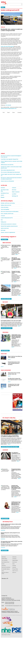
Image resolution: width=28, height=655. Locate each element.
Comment (19, 112)
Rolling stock (3, 221)
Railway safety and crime (6, 205)
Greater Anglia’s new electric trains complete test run (11, 175)
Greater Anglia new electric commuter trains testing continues (11, 162)
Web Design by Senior (6, 634)
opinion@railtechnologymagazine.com (8, 108)
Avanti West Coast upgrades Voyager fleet (9, 159)
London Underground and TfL (7, 217)
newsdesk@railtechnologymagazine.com (13, 605)
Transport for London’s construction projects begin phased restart (11, 167)
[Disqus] (11, 133)
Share (13, 112)
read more (3, 530)
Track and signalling (5, 209)
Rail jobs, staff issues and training (8, 203)
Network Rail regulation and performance (9, 226)
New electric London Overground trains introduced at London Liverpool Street (11, 178)
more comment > (5, 518)
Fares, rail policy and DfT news (7, 213)
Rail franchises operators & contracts (8, 224)
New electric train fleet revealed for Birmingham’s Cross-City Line (11, 156)
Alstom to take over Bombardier (7, 181)
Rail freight (3, 230)
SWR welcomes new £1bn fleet (7, 164)
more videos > (4, 239)
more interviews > (5, 350)
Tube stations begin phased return (8, 170)
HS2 (2, 219)
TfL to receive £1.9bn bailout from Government (10, 172)
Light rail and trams (5, 228)
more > (16, 254)
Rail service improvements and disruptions (9, 211)
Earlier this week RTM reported (7, 46)
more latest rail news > (6, 298)
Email (8, 112)
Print (4, 112)
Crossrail (3, 215)
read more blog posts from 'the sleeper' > (10, 446)
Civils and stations (4, 207)
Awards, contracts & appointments (8, 232)
